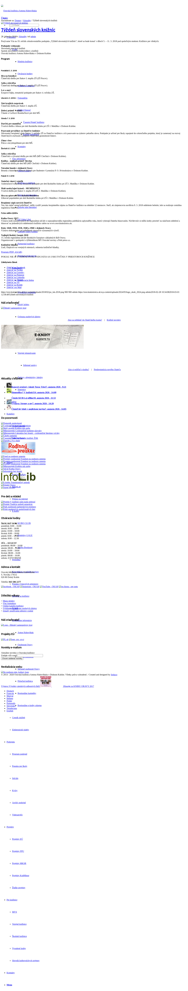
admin (33, 36)
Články (4, 18)
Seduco (114, 674)
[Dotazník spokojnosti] (11, 423)
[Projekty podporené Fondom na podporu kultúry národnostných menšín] (23, 464)
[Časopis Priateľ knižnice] (12, 438)
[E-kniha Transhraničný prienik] (15, 482)
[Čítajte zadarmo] (9, 435)
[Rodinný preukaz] (18, 454)
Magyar (10, 696)
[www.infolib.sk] (18, 480)
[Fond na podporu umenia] (13, 456)
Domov (18, 20)
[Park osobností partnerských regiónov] (18, 507)
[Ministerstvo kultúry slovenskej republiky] (15, 672)
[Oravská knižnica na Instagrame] (29, 586)
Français (10, 693)
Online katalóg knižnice (13, 606)
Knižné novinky (114, 320)
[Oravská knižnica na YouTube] (49, 586)
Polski (9, 701)
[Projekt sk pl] (5, 639)
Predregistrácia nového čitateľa (107, 369)
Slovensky (11, 706)
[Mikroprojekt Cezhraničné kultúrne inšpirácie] (16, 426)
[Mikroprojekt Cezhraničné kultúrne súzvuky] (21, 431)
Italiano (10, 698)
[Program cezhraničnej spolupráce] (16, 639)
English (10, 711)
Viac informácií (18, 159)
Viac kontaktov (9, 603)
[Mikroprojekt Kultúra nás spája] (15, 466)
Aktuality (27, 20)
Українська (12, 708)
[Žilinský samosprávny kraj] (13, 308)
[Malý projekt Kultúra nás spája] (15, 428)
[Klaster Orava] (8, 485)
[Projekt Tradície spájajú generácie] (18, 502)
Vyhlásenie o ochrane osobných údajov (20, 608)
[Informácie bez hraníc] (11, 471)
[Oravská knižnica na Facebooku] (10, 586)
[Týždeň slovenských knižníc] (14, 23)
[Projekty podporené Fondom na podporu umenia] (23, 459)
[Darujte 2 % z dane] (10, 440)
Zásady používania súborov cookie (18, 611)
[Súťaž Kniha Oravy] (11, 469)
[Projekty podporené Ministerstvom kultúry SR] (23, 461)
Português (11, 703)
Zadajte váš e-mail (9, 655)
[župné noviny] (8, 487)
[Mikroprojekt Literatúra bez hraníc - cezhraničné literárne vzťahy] (30, 433)
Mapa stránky (9, 601)
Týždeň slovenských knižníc (28, 29)
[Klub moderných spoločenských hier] (18, 509)
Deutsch (10, 691)
